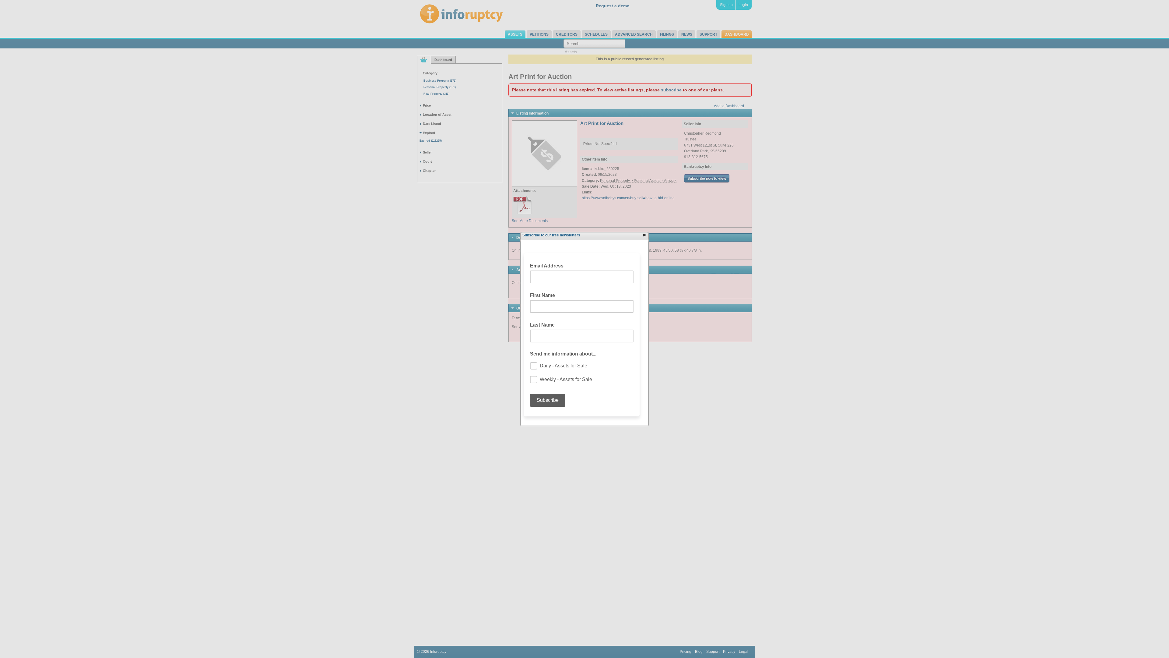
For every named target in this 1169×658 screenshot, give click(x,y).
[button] (644, 234)
